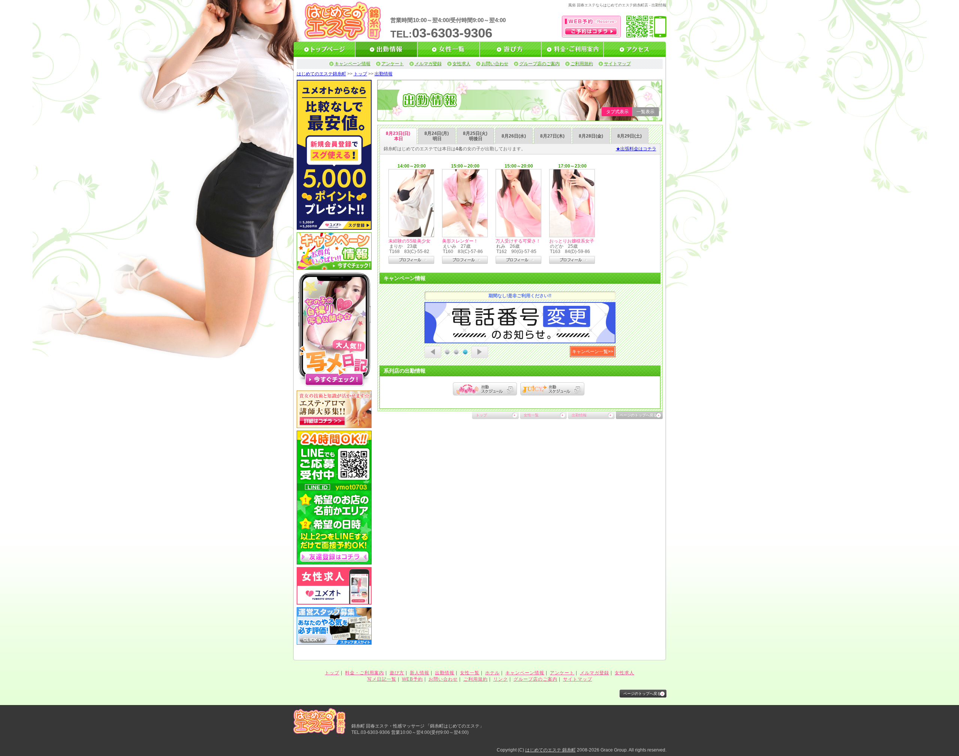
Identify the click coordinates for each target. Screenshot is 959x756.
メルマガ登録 (428, 63)
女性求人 (462, 63)
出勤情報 (384, 73)
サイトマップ (617, 63)
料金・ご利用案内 (364, 672)
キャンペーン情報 (352, 63)
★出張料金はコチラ (636, 148)
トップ (360, 73)
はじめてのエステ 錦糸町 (550, 750)
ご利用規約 (582, 63)
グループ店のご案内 (539, 63)
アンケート (392, 63)
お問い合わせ (494, 63)
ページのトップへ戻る (638, 415)
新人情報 (419, 672)
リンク (500, 679)
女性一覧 (531, 415)
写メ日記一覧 (381, 679)
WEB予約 (412, 679)
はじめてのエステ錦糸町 (321, 73)
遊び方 (397, 672)
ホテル (492, 672)
